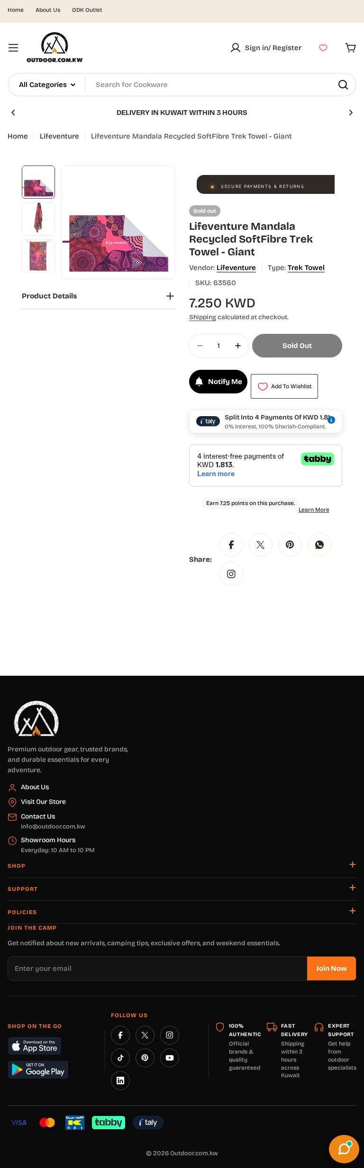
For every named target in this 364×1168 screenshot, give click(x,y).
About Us (48, 10)
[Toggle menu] (13, 47)
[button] (13, 112)
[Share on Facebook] (231, 545)
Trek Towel (306, 267)
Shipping (202, 317)
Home (16, 10)
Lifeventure (59, 136)
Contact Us (38, 816)
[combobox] (182, 84)
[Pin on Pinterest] (290, 545)
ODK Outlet (87, 10)
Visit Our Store (43, 802)
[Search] (343, 84)
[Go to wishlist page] (323, 47)
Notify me (225, 381)
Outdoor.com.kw (194, 1153)
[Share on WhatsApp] (319, 545)
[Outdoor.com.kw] (36, 704)
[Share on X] (261, 545)
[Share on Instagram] (231, 574)
